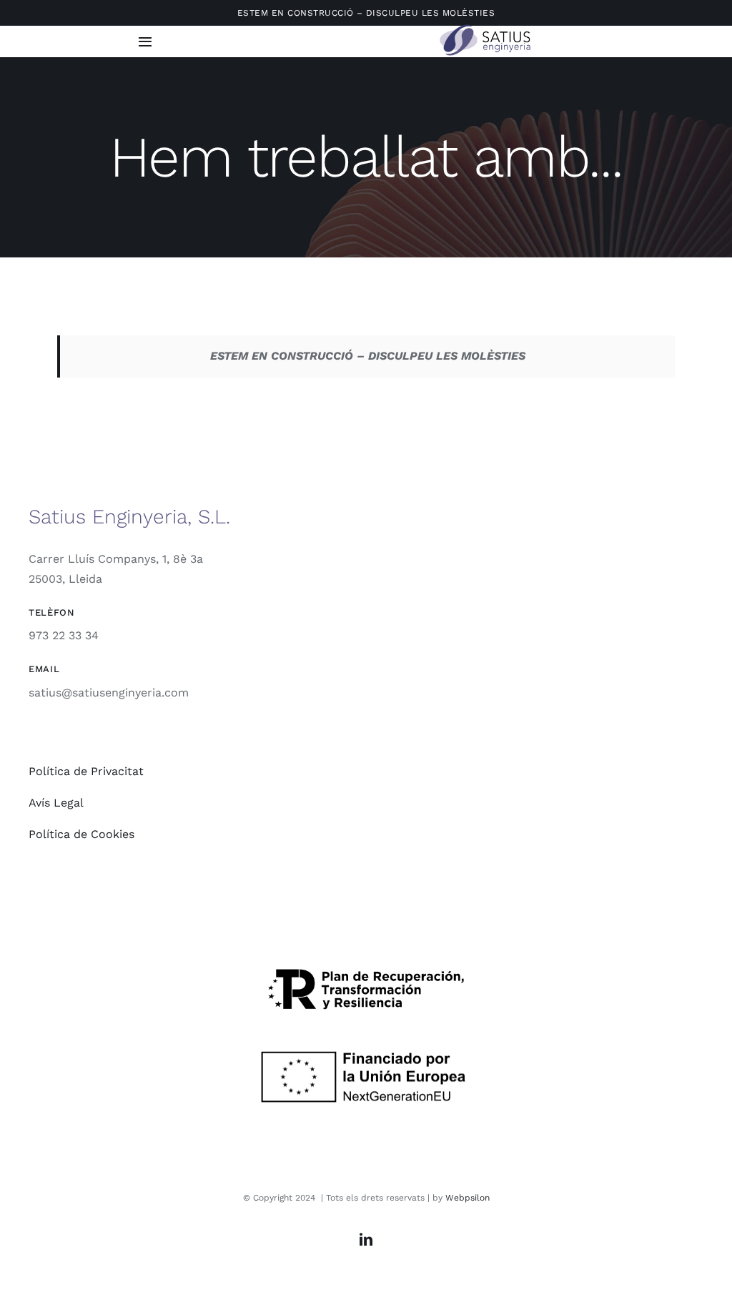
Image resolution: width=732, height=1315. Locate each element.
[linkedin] (366, 1239)
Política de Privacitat (86, 771)
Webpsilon (467, 1198)
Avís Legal (56, 802)
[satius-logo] (487, 28)
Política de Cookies (81, 834)
